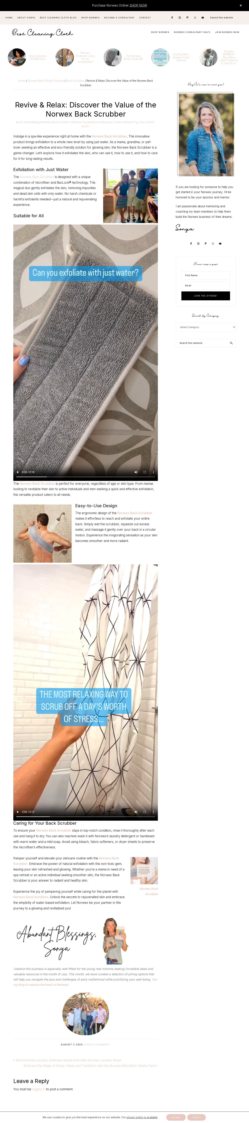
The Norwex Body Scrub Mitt (133, 57)
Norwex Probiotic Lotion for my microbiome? (85, 57)
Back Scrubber (27, 122)
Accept (176, 1117)
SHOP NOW (138, 5)
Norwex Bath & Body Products (63, 122)
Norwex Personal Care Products (112, 122)
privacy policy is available (142, 1117)
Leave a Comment (97, 1044)
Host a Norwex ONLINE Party (37, 57)
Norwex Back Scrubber (109, 136)
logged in (38, 1089)
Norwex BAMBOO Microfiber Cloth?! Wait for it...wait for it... (229, 57)
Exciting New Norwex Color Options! (181, 57)
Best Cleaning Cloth (43, 32)
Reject (196, 1117)
